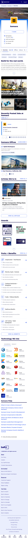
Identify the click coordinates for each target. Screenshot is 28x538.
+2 (26, 310)
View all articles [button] (14, 215)
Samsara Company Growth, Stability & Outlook (12, 430)
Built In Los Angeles (6, 505)
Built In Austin (4, 491)
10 (25, 137)
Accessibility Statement (14, 520)
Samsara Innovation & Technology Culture (13, 424)
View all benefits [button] (14, 334)
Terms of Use (14, 527)
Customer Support (6, 480)
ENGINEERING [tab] (7, 344)
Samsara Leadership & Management (12, 422)
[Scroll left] (1, 50)
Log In (25, 2)
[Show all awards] (14, 248)
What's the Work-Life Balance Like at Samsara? (12, 418)
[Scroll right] (26, 50)
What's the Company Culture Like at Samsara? (12, 408)
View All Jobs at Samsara (10, 436)
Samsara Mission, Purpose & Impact (11, 427)
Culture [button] (21, 50)
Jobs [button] (11, 50)
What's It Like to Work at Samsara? (11, 405)
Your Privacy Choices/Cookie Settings (14, 529)
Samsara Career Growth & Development (13, 412)
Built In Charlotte (5, 497)
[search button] (21, 2)
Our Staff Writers (5, 462)
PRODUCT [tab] (14, 344)
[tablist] (14, 344)
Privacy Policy (14, 524)
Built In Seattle (5, 513)
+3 (26, 297)
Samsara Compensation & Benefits (11, 415)
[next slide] (6, 137)
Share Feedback (5, 482)
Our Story (3, 457)
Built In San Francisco (6, 510)
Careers (3, 460)
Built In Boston (5, 494)
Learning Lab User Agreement (14, 517)
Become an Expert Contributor (9, 474)
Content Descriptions (6, 465)
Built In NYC (4, 507)
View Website (8, 43)
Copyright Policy (14, 522)
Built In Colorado (5, 502)
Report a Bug (4, 485)
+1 (26, 285)
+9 (26, 322)
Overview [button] (5, 50)
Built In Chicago (5, 499)
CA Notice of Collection (14, 531)
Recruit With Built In (6, 471)
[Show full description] (14, 72)
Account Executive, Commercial (10, 127)
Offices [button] (16, 50)
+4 (26, 260)
